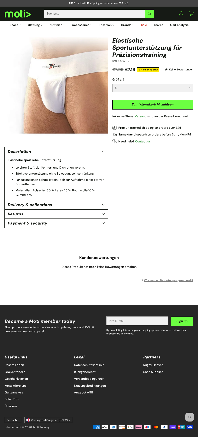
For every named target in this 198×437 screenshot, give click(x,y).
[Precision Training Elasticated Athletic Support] (56, 88)
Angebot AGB (83, 392)
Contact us (143, 141)
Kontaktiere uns (15, 386)
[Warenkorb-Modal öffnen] (191, 13)
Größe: (118, 79)
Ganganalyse (14, 392)
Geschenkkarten (16, 379)
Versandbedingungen (89, 379)
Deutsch (12, 420)
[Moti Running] (18, 14)
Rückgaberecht (85, 372)
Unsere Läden (14, 365)
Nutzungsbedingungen (90, 386)
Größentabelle (15, 372)
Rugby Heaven (153, 365)
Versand (141, 116)
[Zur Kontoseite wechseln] (181, 13)
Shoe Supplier (153, 372)
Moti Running (41, 427)
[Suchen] (149, 14)
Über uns (11, 406)
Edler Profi (12, 399)
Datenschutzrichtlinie (89, 365)
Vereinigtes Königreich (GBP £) (49, 420)
